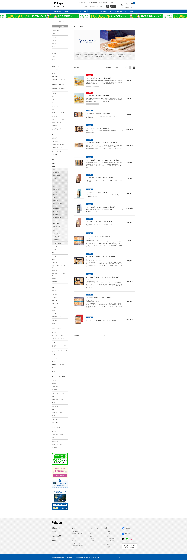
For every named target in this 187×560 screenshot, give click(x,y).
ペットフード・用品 (57, 412)
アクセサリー (55, 342)
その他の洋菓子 (56, 239)
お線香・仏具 (55, 419)
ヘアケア (54, 307)
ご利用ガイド (113, 2)
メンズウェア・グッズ (57, 335)
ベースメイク (55, 297)
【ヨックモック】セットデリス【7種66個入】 (98, 113)
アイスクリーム (56, 236)
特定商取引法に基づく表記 (58, 557)
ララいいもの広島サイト (58, 536)
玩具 (53, 437)
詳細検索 (113, 6)
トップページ (55, 21)
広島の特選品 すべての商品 (59, 79)
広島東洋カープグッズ (69, 11)
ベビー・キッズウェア (57, 434)
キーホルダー (55, 116)
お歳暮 (90, 536)
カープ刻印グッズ (56, 129)
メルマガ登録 (94, 2)
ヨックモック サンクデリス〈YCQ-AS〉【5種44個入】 (100, 256)
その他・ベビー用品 (57, 444)
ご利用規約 (69, 557)
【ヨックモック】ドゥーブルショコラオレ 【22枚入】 (100, 221)
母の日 (90, 531)
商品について (107, 533)
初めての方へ (84, 2)
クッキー (55, 220)
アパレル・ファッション (58, 103)
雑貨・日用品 (55, 406)
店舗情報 (54, 540)
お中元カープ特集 (56, 93)
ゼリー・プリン (56, 233)
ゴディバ (55, 178)
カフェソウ (55, 211)
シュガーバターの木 (57, 203)
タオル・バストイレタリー (58, 393)
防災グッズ (54, 409)
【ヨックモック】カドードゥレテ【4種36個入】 (99, 78)
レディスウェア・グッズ (58, 338)
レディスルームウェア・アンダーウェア (59, 350)
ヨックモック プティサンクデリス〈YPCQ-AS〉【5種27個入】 (103, 277)
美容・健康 (54, 320)
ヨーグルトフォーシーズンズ (59, 192)
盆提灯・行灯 (55, 422)
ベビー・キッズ (129, 11)
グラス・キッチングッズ (58, 112)
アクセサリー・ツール (57, 316)
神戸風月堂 (55, 200)
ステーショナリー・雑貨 (58, 119)
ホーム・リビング (56, 106)
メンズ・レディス (103, 11)
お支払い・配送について (109, 538)
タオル (53, 109)
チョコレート (56, 223)
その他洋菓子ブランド (58, 214)
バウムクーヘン (56, 226)
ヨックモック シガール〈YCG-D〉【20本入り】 (98, 297)
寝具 (53, 396)
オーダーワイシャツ (57, 361)
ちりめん (54, 53)
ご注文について (107, 536)
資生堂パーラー (56, 175)
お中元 (90, 533)
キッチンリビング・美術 (116, 11)
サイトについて (107, 531)
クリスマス (91, 538)
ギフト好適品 (55, 125)
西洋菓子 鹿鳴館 (56, 208)
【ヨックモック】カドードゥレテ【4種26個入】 (99, 95)
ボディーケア (55, 303)
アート (53, 415)
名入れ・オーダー (56, 122)
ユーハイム (55, 181)
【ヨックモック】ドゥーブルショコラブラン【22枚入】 (101, 207)
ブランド (68, 21)
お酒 (53, 99)
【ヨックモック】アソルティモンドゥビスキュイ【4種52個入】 (103, 142)
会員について (107, 544)
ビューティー (92, 11)
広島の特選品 (57, 11)
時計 (53, 367)
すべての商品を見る (57, 217)
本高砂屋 (55, 194)
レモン (53, 56)
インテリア (54, 389)
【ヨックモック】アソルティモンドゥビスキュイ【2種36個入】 (103, 160)
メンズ (53, 310)
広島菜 (53, 60)
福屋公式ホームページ (58, 528)
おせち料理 (91, 540)
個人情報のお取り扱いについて (83, 557)
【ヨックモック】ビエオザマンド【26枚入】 (98, 192)
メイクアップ (55, 300)
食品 (85, 11)
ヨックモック (73, 21)
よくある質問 (104, 2)
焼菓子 (54, 230)
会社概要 (54, 531)
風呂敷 (53, 402)
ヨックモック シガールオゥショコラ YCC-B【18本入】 (101, 320)
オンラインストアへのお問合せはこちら (129, 546)
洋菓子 (63, 21)
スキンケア (54, 294)
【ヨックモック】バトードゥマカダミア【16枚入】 (99, 177)
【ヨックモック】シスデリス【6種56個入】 (97, 128)
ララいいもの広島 (56, 69)
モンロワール (56, 189)
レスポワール (56, 197)
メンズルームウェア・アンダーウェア (59, 346)
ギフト (79, 11)
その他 (53, 73)
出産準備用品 (55, 441)
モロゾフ (55, 186)
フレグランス (55, 313)
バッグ (53, 354)
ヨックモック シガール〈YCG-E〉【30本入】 (98, 236)
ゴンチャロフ (56, 183)
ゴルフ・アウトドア (57, 358)
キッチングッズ (56, 386)
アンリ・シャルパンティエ (58, 206)
